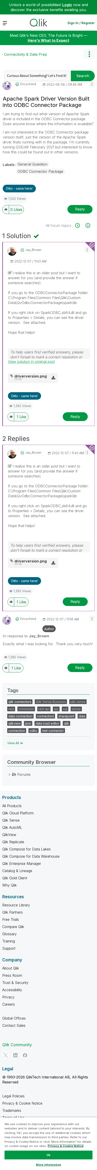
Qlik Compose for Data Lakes (26, 849)
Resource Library (16, 905)
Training (8, 941)
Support (8, 948)
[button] (92, 84)
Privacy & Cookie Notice (22, 1103)
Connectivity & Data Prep (25, 54)
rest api (43, 709)
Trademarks (11, 1110)
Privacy (8, 997)
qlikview (14, 723)
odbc (33, 730)
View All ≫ (15, 743)
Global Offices (14, 1018)
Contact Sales (13, 1025)
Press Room (12, 975)
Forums (23, 774)
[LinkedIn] (15, 1055)
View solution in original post (31, 361)
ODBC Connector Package (40, 171)
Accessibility (12, 990)
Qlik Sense (11, 820)
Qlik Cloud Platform (18, 813)
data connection (20, 716)
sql (65, 709)
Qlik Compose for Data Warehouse (31, 856)
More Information (48, 1164)
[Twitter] (5, 1055)
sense (76, 709)
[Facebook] (25, 1055)
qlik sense (77, 702)
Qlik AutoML (12, 827)
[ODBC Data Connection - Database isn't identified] (80, 225)
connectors (45, 716)
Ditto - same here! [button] (19, 188)
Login (67, 4)
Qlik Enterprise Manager (21, 863)
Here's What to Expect (48, 40)
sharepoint (66, 716)
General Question (32, 164)
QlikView (9, 834)
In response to (26, 636)
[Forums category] (9, 774)
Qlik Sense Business (51, 702)
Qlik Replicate (13, 842)
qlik (66, 723)
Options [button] (89, 54)
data (82, 716)
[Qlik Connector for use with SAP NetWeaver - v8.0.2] (87, 225)
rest (11, 709)
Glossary (9, 934)
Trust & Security (15, 982)
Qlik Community (17, 1044)
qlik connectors (19, 702)
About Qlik (10, 968)
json (28, 723)
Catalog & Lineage (17, 870)
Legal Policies (13, 1096)
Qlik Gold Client (14, 878)
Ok (48, 1155)
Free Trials (10, 919)
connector (26, 709)
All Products (12, 806)
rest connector (53, 730)
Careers (8, 1004)
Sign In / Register (81, 23)
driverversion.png (30, 376)
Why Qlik (9, 885)
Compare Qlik (13, 926)
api (56, 709)
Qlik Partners (12, 912)
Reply (80, 209)
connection (16, 730)
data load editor (47, 723)
